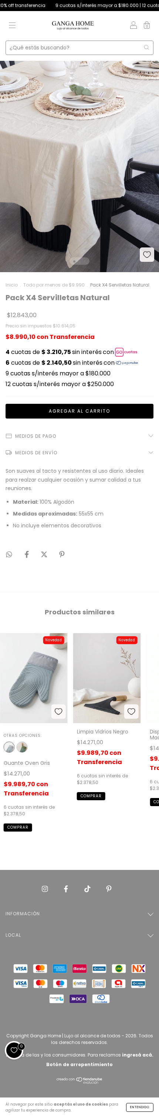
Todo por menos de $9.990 (54, 285)
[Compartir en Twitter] (45, 554)
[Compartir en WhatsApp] (9, 555)
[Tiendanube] (80, 1082)
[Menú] (12, 26)
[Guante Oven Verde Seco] (22, 747)
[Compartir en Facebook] (27, 554)
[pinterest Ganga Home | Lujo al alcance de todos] (109, 888)
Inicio (12, 285)
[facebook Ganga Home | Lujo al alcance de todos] (67, 888)
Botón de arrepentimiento (79, 1064)
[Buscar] (146, 47)
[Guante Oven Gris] (9, 747)
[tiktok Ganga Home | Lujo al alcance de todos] (88, 888)
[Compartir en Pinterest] (61, 554)
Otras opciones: (23, 735)
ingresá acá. (137, 1055)
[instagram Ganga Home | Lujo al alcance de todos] (46, 888)
